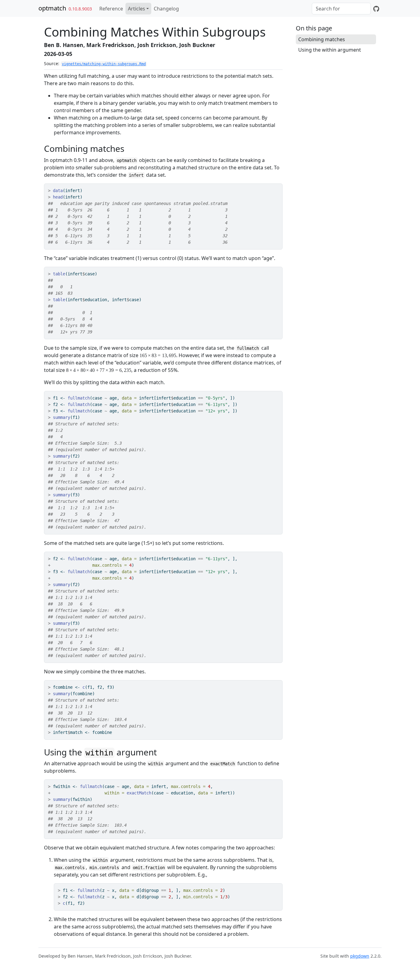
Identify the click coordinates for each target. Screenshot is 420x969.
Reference (111, 8)
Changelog (166, 8)
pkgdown (359, 956)
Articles (136, 8)
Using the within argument (329, 49)
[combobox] (341, 8)
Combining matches (321, 39)
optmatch (52, 8)
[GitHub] (376, 8)
